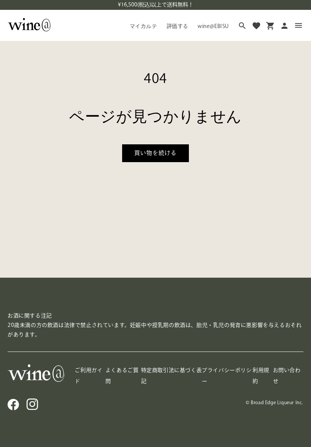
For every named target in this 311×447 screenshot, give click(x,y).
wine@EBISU (213, 26)
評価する (177, 26)
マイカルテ (143, 26)
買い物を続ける (155, 153)
